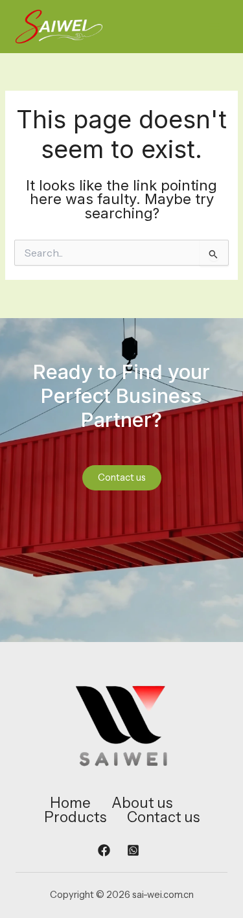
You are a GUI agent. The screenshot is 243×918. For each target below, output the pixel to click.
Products (75, 817)
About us (141, 803)
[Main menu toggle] (213, 26)
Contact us (163, 817)
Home (70, 803)
